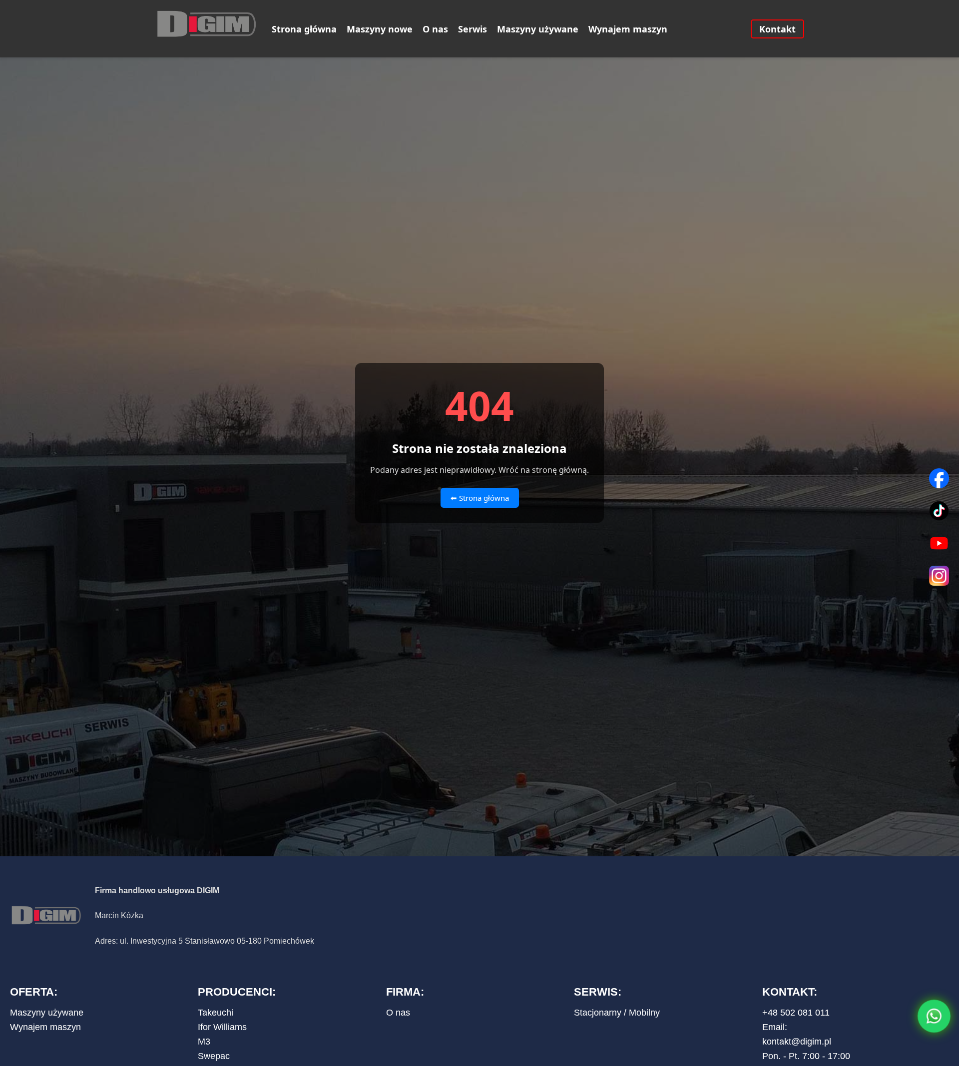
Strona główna (304, 29)
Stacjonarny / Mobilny (617, 1013)
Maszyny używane (537, 29)
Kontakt (777, 29)
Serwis (472, 29)
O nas (435, 29)
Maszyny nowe (380, 29)
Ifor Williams (222, 1027)
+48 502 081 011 (796, 1013)
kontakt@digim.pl (796, 1042)
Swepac (214, 1056)
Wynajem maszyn (627, 29)
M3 (204, 1042)
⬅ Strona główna (480, 498)
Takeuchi (215, 1013)
